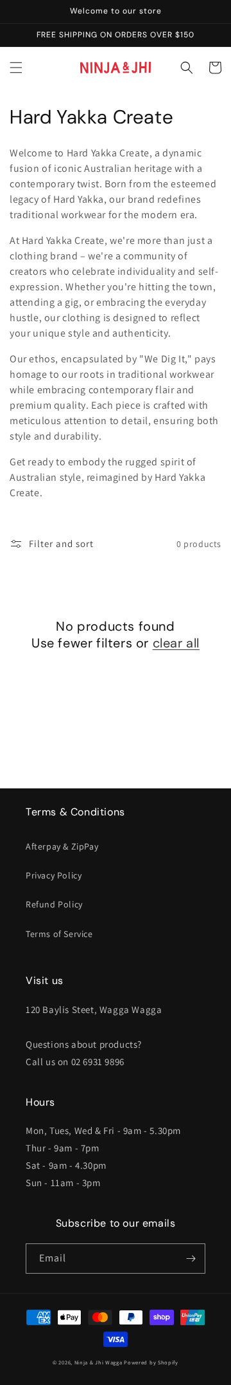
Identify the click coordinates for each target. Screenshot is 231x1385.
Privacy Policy (53, 875)
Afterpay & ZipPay (62, 846)
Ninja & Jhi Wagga (98, 1362)
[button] (16, 67)
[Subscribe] (190, 1258)
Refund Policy (54, 904)
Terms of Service (59, 934)
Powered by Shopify (151, 1362)
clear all (176, 643)
